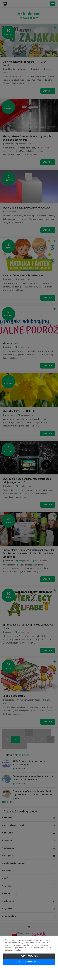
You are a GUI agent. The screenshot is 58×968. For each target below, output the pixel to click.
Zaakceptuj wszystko (29, 962)
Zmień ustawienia (29, 956)
